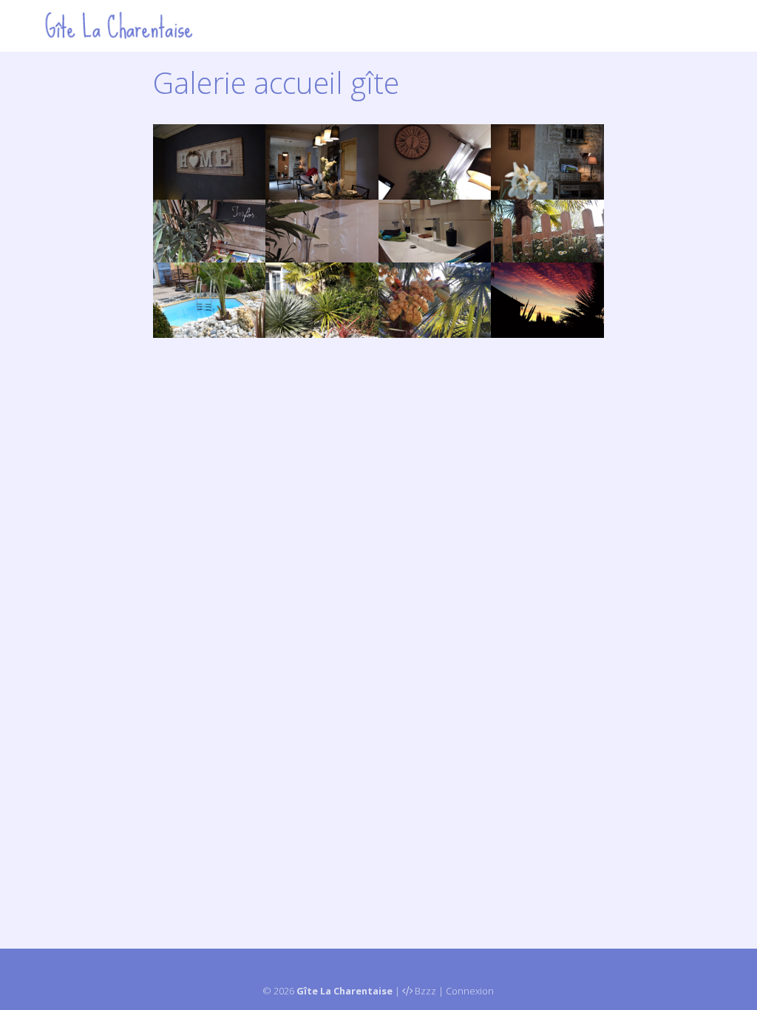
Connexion (470, 990)
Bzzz (425, 990)
